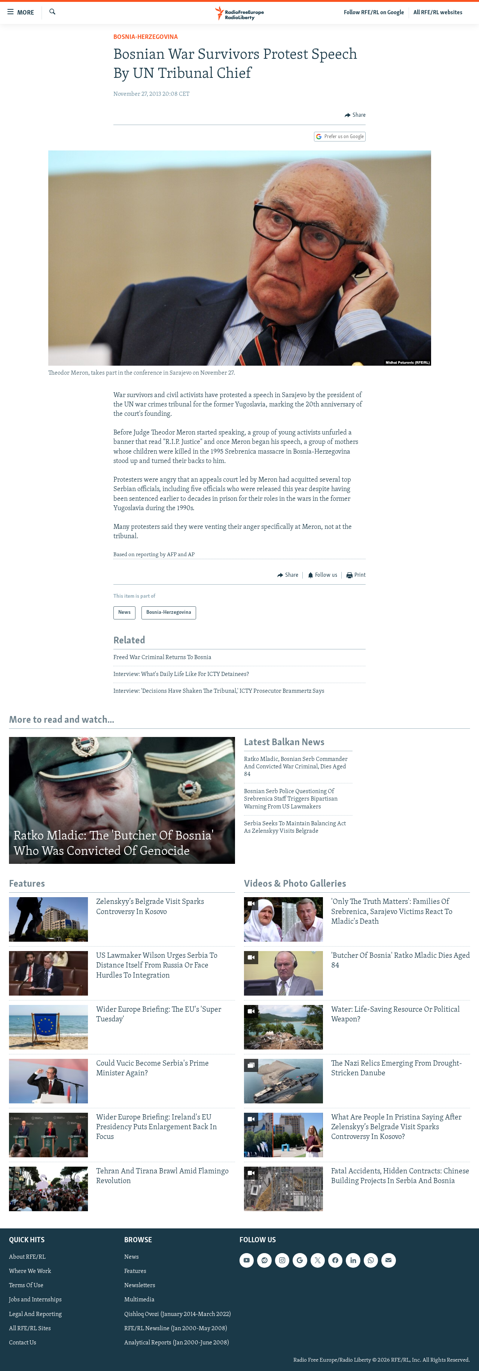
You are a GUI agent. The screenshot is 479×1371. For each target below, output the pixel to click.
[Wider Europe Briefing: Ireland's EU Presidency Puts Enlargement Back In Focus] (48, 1135)
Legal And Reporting (35, 1314)
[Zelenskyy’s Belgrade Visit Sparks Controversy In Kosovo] (48, 919)
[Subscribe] (388, 1260)
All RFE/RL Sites (30, 1328)
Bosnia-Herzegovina (145, 37)
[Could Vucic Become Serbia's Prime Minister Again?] (48, 1081)
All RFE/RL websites (438, 13)
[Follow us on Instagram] (282, 1260)
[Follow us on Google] (300, 1260)
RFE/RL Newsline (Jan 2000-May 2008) (176, 1328)
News (131, 1257)
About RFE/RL (27, 1257)
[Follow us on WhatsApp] (371, 1260)
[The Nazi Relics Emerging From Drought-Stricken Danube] (283, 1081)
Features (135, 1271)
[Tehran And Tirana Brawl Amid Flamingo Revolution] (48, 1189)
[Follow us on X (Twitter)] (318, 1260)
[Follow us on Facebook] (335, 1260)
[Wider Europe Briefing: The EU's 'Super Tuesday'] (48, 1027)
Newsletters (139, 1286)
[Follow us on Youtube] (247, 1260)
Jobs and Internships (35, 1300)
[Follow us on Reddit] (264, 1260)
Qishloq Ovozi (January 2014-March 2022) (177, 1314)
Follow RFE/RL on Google (374, 13)
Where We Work (30, 1271)
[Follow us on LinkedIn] (353, 1260)
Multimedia (139, 1300)
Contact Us (22, 1343)
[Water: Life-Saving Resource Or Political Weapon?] (283, 1027)
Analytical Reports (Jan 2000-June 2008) (176, 1343)
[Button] (355, 115)
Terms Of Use (26, 1286)
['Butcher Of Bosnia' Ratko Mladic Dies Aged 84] (283, 973)
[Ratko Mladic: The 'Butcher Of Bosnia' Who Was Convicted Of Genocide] (122, 800)
